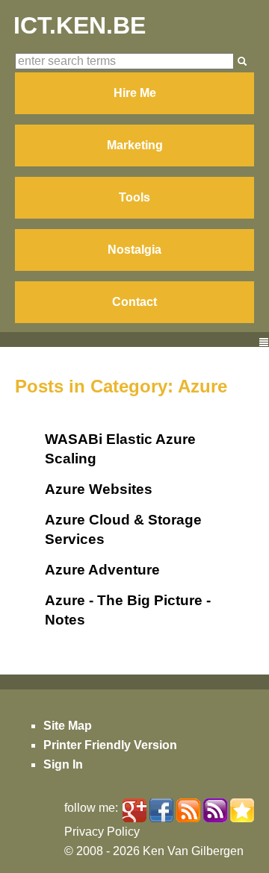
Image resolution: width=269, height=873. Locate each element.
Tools (134, 197)
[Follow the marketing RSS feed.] (188, 810)
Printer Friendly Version (110, 745)
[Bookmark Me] (242, 810)
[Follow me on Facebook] (161, 810)
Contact (134, 301)
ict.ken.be (79, 25)
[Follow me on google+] (134, 810)
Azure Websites (98, 489)
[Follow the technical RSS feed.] (215, 810)
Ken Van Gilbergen (193, 851)
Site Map (67, 725)
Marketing (135, 145)
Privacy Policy (102, 831)
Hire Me (135, 93)
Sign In (63, 764)
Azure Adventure (102, 570)
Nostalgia (134, 249)
